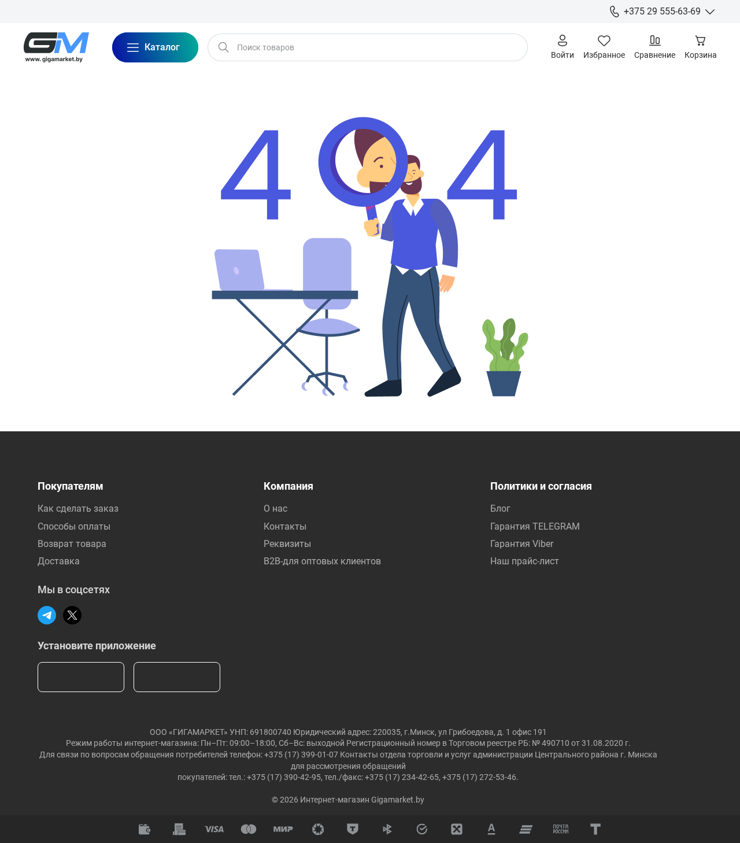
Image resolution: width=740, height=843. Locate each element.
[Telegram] (47, 615)
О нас (275, 508)
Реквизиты (287, 543)
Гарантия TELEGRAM (535, 526)
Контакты (285, 526)
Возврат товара (72, 543)
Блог (500, 508)
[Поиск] (224, 47)
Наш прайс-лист (524, 561)
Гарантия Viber (521, 543)
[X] (72, 615)
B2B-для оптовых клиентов (322, 561)
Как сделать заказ (78, 508)
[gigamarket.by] (56, 47)
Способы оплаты (74, 526)
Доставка (59, 561)
